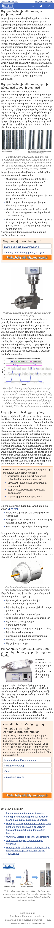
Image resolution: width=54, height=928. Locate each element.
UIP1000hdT (14, 508)
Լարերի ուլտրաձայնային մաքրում (25, 812)
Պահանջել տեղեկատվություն (27, 257)
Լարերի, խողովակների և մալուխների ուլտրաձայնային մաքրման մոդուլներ (27, 818)
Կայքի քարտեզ (27, 912)
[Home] (7, 6)
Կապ (48, 919)
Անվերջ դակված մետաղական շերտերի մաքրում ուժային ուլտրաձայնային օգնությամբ (28, 850)
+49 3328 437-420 (9, 1)
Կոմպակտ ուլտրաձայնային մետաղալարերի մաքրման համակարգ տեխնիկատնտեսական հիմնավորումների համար (28, 828)
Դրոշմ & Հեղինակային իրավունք (27, 916)
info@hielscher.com (44, 1)
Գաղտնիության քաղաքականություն (22, 919)
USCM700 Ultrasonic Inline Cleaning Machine (27, 836)
